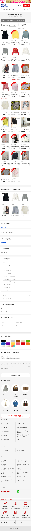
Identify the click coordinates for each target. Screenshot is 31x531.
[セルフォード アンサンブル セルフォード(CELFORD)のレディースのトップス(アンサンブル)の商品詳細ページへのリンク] (25, 68)
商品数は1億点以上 (5, 507)
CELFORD (3, 242)
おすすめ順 (12, 25)
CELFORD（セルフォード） (7, 20)
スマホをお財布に (15, 516)
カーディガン (7, 287)
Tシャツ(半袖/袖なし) (8, 273)
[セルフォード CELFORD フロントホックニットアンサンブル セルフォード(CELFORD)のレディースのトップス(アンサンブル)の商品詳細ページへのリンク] (5, 122)
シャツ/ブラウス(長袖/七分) (10, 279)
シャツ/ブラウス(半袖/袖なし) (10, 276)
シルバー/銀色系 (5, 346)
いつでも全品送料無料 (15, 507)
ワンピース (5, 290)
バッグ (4, 295)
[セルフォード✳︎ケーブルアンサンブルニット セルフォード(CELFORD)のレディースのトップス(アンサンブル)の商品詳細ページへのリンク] (5, 105)
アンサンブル (20, 20)
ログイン (19, 6)
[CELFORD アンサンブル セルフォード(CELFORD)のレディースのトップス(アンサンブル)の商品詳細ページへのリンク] (5, 138)
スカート (5, 292)
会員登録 (26, 6)
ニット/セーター (7, 284)
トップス (5, 268)
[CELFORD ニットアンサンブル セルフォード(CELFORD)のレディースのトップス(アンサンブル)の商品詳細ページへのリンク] (25, 86)
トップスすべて (7, 270)
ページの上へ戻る (15, 375)
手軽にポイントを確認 (26, 516)
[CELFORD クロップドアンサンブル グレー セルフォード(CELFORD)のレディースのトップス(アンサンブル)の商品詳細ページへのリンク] (25, 122)
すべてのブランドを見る (15, 416)
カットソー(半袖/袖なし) (9, 282)
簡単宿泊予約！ (26, 507)
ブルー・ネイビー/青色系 (5, 343)
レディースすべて (7, 265)
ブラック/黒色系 (5, 341)
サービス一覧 (4, 522)
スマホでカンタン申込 (5, 516)
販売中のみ (5, 25)
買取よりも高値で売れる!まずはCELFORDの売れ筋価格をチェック (10, 357)
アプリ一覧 (19, 522)
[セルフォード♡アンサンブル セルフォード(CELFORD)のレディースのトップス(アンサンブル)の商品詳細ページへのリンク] (15, 86)
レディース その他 (7, 298)
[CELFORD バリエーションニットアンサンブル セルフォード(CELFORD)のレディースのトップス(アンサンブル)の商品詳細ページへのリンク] (25, 105)
